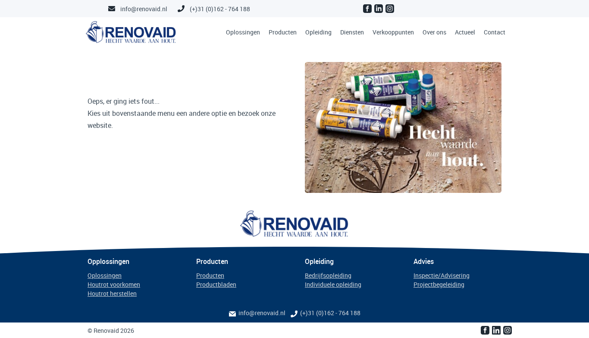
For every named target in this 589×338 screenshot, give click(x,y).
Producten (283, 32)
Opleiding (318, 32)
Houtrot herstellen (112, 293)
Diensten (352, 32)
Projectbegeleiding (439, 284)
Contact (494, 32)
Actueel (465, 32)
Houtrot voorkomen (114, 284)
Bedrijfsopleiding (328, 275)
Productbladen (216, 284)
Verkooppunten (393, 32)
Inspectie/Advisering (442, 275)
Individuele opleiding (333, 284)
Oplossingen (243, 32)
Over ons (434, 32)
